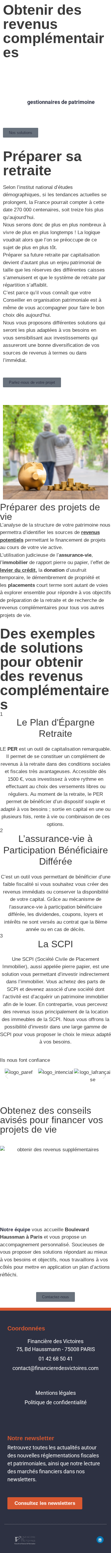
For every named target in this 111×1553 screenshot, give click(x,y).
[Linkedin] (100, 1539)
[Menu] (104, 8)
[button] (6, 1076)
